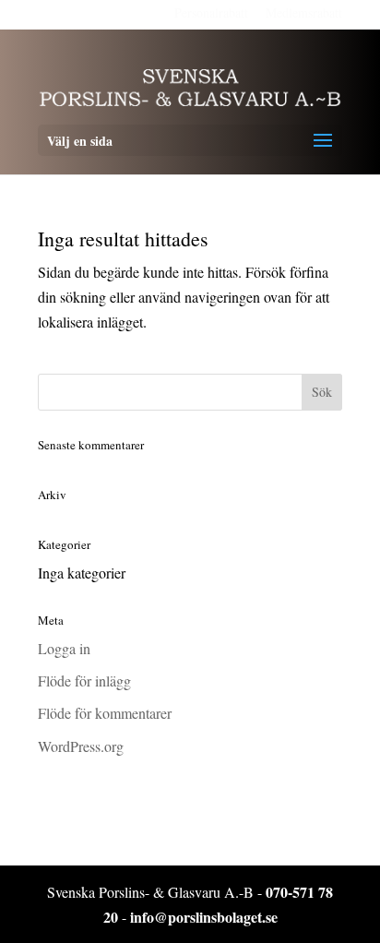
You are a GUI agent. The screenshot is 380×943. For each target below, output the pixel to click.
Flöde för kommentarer (105, 712)
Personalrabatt (211, 12)
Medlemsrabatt (304, 12)
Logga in (64, 648)
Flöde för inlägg (84, 680)
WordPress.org (81, 746)
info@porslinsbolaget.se (204, 916)
